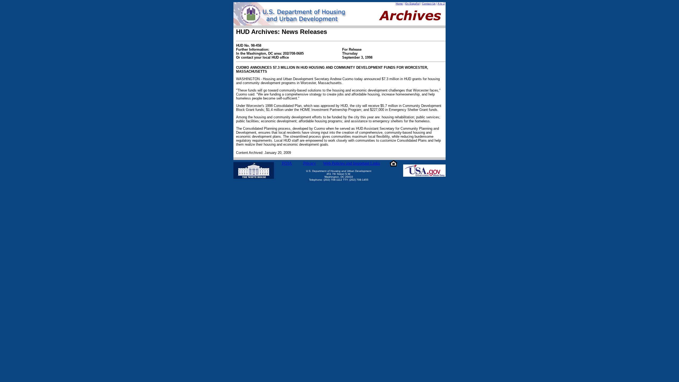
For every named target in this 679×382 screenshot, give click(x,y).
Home (399, 3)
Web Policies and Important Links (351, 163)
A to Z (441, 3)
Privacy (309, 163)
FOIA (287, 163)
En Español (412, 3)
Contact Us (429, 3)
